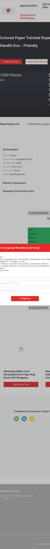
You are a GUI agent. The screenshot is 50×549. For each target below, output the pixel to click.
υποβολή (25, 298)
